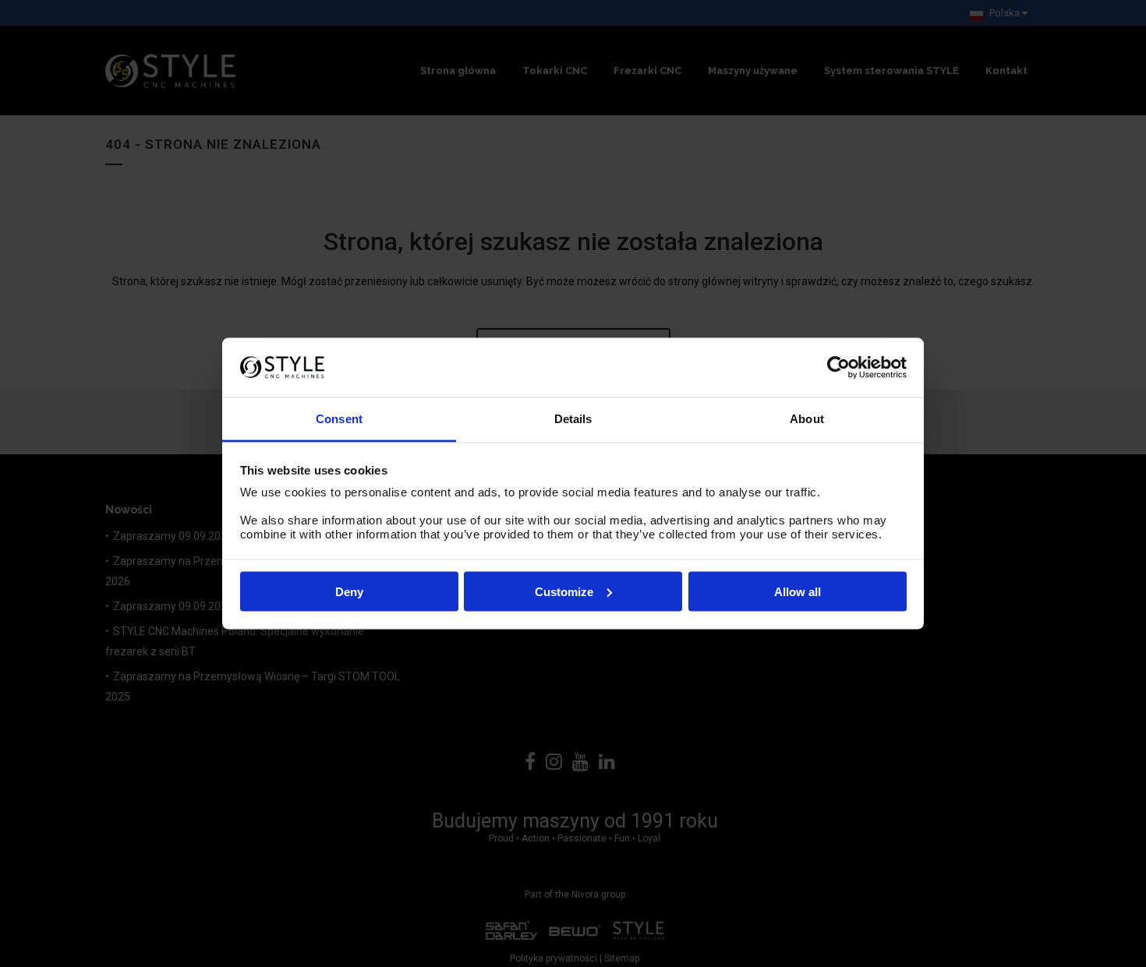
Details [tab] (573, 418)
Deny (349, 591)
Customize (564, 591)
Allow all (797, 591)
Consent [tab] (339, 418)
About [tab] (807, 418)
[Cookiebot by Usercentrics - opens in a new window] (838, 367)
